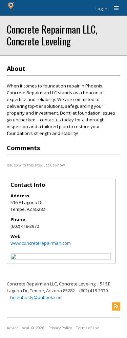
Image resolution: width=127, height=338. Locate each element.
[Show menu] (113, 8)
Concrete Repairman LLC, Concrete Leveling (52, 35)
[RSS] (116, 306)
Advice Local (18, 327)
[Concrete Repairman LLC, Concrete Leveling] (13, 258)
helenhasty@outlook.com (36, 297)
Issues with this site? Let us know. (36, 164)
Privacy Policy (60, 327)
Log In (101, 8)
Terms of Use (87, 327)
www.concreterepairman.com (40, 243)
